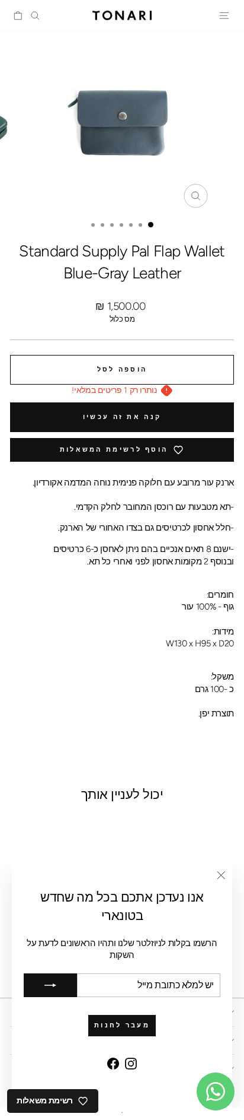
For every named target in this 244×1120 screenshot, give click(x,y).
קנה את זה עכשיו (122, 417)
